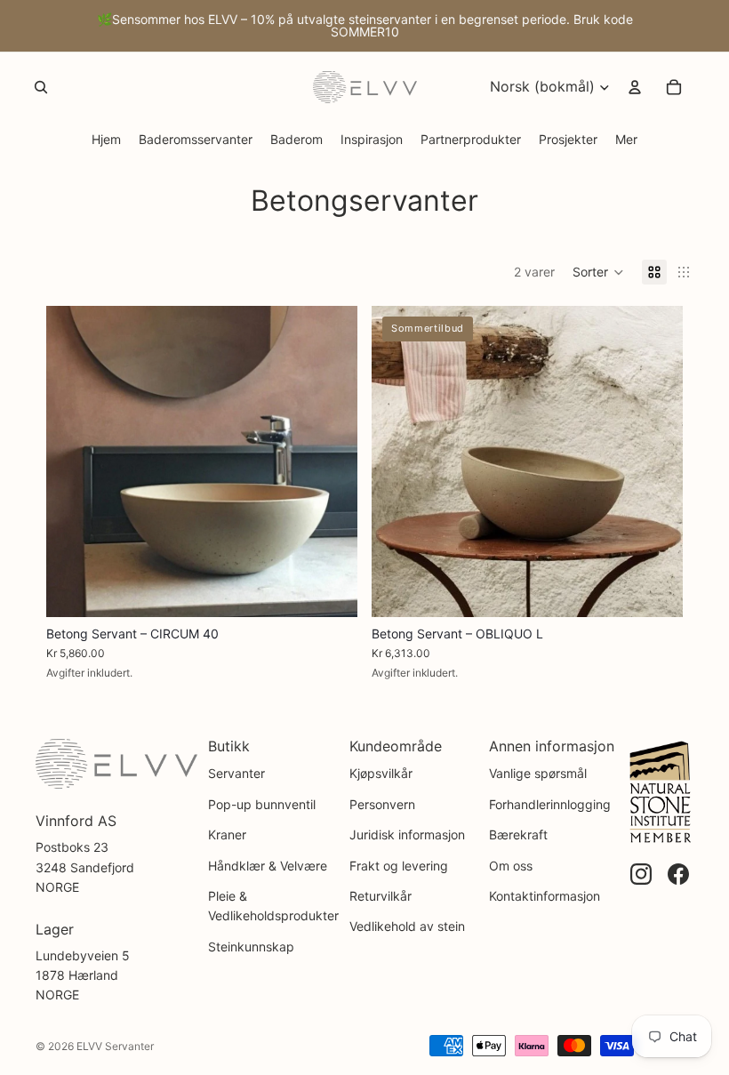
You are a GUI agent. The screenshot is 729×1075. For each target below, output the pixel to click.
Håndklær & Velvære (267, 865)
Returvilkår (380, 895)
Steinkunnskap (251, 946)
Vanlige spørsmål (538, 773)
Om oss (511, 865)
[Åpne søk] (40, 87)
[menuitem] (626, 139)
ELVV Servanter (115, 1046)
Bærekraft (518, 834)
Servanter (236, 773)
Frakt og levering (398, 865)
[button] (598, 272)
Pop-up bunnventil (262, 804)
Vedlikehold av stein (407, 926)
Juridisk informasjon (407, 834)
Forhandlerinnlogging (550, 804)
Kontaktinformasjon (544, 895)
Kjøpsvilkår (381, 773)
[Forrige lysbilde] (73, 461)
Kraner (227, 834)
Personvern (382, 804)
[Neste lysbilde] (330, 461)
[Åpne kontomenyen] (634, 87)
